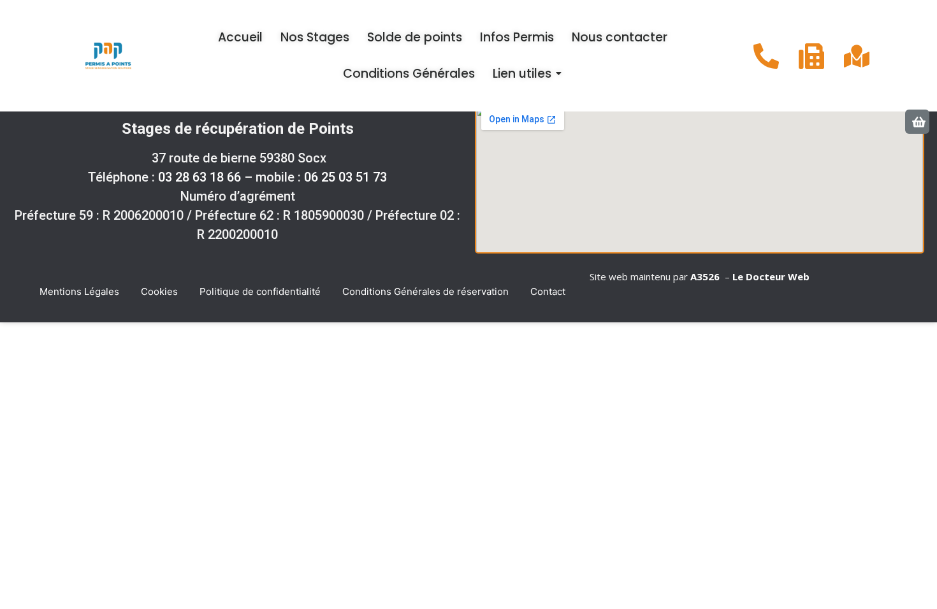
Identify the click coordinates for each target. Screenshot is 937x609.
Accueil (240, 37)
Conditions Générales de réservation (425, 291)
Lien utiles (522, 73)
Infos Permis (517, 37)
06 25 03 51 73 (345, 177)
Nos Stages (314, 37)
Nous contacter (619, 37)
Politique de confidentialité (260, 291)
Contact (547, 291)
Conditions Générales (409, 73)
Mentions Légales (79, 291)
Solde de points (414, 37)
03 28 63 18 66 (199, 177)
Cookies (159, 291)
